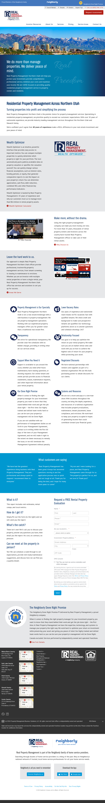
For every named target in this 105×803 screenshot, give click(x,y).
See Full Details (38, 642)
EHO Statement (41, 664)
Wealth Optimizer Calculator (20, 206)
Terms (76, 576)
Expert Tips (79, 7)
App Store (63, 774)
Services (60, 24)
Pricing (70, 24)
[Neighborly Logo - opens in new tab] (73, 742)
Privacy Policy (84, 576)
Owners (71, 7)
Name (57, 509)
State (74, 549)
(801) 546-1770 (98, 7)
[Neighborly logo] (52, 2)
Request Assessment (94, 12)
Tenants (62, 7)
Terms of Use (28, 786)
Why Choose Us (62, 244)
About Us (49, 24)
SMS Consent (58, 559)
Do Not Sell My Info (61, 786)
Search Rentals (51, 7)
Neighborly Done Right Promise (93, 4)
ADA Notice (92, 721)
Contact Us (97, 24)
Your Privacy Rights (74, 786)
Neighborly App (41, 662)
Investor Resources (33, 24)
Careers (39, 669)
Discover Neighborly (34, 774)
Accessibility (48, 786)
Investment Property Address (65, 538)
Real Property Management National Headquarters (43, 658)
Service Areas (83, 24)
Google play (76, 774)
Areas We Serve (15, 292)
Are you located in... (61, 529)
